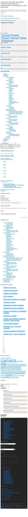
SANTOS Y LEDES (10, 316)
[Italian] (22, 38)
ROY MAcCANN (5, 71)
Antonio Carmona (9, 287)
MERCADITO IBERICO (7, 494)
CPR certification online (23, 217)
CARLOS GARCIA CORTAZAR (14, 331)
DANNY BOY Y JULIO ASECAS (14, 334)
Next (2, 414)
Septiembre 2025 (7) (8, 483)
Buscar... (3, 33)
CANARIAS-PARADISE (7, 490)
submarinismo (10, 180)
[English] (14, 35)
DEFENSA (16, 365)
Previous (5, 414)
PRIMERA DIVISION (10, 373)
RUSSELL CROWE (6, 47)
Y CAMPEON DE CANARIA (9, 186)
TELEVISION (5, 377)
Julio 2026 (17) (6, 471)
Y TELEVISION (14, 377)
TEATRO (9, 375)
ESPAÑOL (9, 367)
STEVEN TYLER (5, 53)
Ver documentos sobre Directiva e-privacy (10, 18)
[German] (14, 38)
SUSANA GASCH (9, 302)
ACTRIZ (7, 358)
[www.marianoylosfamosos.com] (8, 20)
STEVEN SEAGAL (5, 65)
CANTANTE (9, 360)
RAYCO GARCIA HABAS (7, 155)
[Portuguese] (7, 40)
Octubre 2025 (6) (7, 482)
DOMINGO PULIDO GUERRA (13, 305)
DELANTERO (22, 365)
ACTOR (3, 358)
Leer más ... (3, 190)
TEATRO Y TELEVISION (18, 375)
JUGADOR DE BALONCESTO (19, 371)
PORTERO (3, 373)
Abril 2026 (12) (6, 475)
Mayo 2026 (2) (6, 474)
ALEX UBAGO (8, 296)
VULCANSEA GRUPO (11, 323)
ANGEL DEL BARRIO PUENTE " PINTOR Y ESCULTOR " (14, 319)
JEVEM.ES (20, 505)
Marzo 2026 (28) (7, 476)
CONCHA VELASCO (10, 290)
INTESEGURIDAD (6, 499)
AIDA (10, 358)
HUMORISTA (10, 371)
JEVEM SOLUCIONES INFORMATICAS (10, 492)
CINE (4, 363)
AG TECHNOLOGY (5, 497)
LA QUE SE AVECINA (5, 372)
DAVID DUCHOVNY (6, 59)
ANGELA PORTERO (10, 293)
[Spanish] (5, 35)
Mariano (7, 158)
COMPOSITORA (21, 364)
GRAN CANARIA (11, 369)
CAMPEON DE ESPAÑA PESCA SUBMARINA (13, 185)
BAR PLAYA (4, 488)
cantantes (20, 361)
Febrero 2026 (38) (7, 477)
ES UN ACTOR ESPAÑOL (13, 368)
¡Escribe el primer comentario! (7, 189)
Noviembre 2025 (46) (8, 480)
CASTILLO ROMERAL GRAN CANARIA (12, 187)
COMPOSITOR (12, 364)
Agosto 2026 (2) (7, 470)
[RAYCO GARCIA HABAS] (7, 159)
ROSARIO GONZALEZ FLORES (14, 299)
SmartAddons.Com (5, 505)
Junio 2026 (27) (7, 472)
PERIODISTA (22, 372)
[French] (5, 38)
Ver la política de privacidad (7, 16)
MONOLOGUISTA (14, 372)
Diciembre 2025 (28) (8, 479)
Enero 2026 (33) (7, 478)
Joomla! (2, 507)
